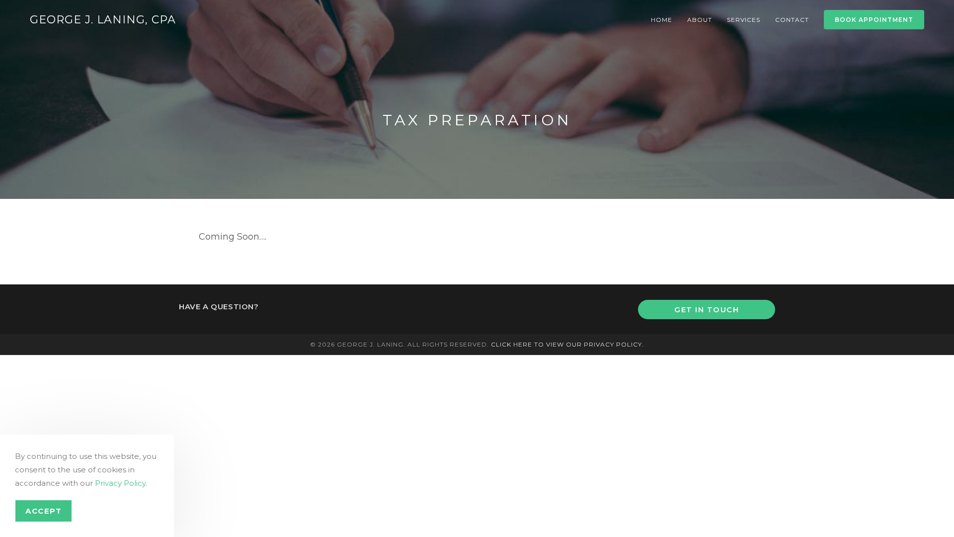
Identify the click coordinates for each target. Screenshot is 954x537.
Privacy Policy (120, 483)
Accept (43, 511)
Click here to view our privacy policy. (567, 344)
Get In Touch (706, 309)
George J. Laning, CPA (103, 19)
